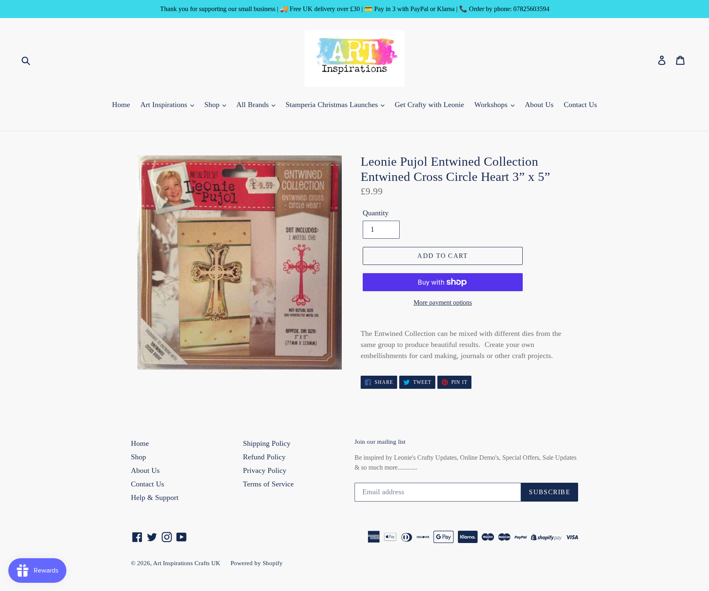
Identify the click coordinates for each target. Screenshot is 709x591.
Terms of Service (268, 484)
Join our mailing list (379, 441)
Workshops (492, 104)
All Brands (253, 104)
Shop (213, 104)
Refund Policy (264, 457)
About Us (539, 104)
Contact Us (580, 104)
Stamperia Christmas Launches (333, 104)
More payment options (443, 302)
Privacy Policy (264, 470)
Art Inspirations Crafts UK (186, 563)
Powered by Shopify (257, 563)
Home (121, 104)
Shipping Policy (266, 443)
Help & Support (154, 497)
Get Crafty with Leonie (429, 104)
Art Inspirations (164, 104)
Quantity (376, 213)
